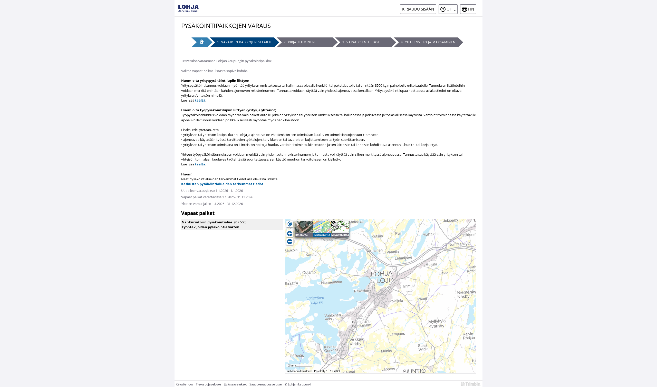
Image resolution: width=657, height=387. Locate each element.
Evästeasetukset (235, 384)
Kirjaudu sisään (418, 9)
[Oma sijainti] (289, 224)
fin (471, 9)
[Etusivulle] (188, 8)
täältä (200, 100)
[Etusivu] (199, 42)
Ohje (451, 9)
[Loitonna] (289, 241)
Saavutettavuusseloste (265, 384)
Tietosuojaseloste (208, 384)
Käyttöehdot (184, 384)
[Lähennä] (289, 233)
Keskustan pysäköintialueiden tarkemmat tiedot (222, 184)
